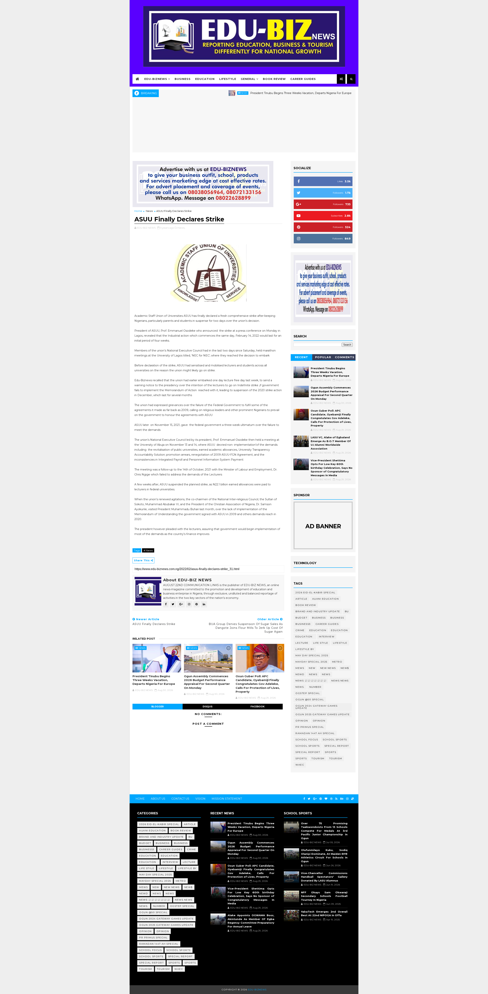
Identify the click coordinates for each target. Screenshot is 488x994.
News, (181, 227)
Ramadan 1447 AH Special (315, 733)
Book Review (274, 79)
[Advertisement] (244, 125)
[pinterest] (321, 798)
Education (205, 79)
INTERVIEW (327, 636)
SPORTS (301, 758)
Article (301, 598)
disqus (207, 706)
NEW (312, 668)
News (213, 93)
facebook (257, 706)
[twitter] (309, 798)
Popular (323, 357)
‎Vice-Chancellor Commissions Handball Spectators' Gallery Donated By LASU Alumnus (324, 877)
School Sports (335, 739)
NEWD (299, 674)
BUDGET (301, 617)
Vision (200, 798)
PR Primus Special (309, 726)
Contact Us (180, 798)
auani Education (325, 598)
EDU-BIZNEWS (155, 79)
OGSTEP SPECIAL (307, 693)
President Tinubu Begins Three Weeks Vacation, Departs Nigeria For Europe (270, 93)
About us (158, 798)
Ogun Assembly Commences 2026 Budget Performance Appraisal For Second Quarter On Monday (207, 682)
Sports (330, 752)
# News (148, 550)
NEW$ (345, 668)
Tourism (317, 758)
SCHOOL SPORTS (307, 745)
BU (347, 611)
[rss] (336, 798)
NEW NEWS (328, 668)
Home (138, 210)
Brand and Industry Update (317, 611)
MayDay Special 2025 (311, 661)
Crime (300, 630)
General (248, 79)
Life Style (320, 642)
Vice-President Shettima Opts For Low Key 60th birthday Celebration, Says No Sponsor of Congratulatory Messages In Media (331, 468)
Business (183, 79)
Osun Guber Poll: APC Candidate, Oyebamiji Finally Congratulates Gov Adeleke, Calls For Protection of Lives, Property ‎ (258, 683)
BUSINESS (337, 617)
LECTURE (301, 642)
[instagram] (347, 798)
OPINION (319, 720)
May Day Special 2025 (311, 655)
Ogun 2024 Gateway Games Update (316, 706)
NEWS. (300, 686)
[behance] (341, 798)
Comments (345, 357)
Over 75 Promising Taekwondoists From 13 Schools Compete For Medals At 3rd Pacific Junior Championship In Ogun (324, 831)
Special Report (336, 745)
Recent (301, 357)
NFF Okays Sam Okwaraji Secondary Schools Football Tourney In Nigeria (324, 896)
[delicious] (352, 798)
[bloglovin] (326, 798)
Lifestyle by (304, 649)
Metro (337, 661)
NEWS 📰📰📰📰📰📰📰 (311, 680)
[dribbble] (331, 798)
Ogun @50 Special (309, 699)
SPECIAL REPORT (307, 752)
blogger (157, 706)
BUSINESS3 (303, 623)
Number (315, 686)
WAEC (299, 764)
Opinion (301, 720)
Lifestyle (227, 79)
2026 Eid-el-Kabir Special (315, 592)
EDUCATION (339, 630)
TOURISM (335, 758)
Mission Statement (227, 798)
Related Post (143, 638)
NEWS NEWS (340, 680)
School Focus (306, 739)
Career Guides (303, 79)
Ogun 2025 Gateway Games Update (322, 714)
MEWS (299, 668)
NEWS (326, 674)
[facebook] (304, 798)
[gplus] (315, 798)
